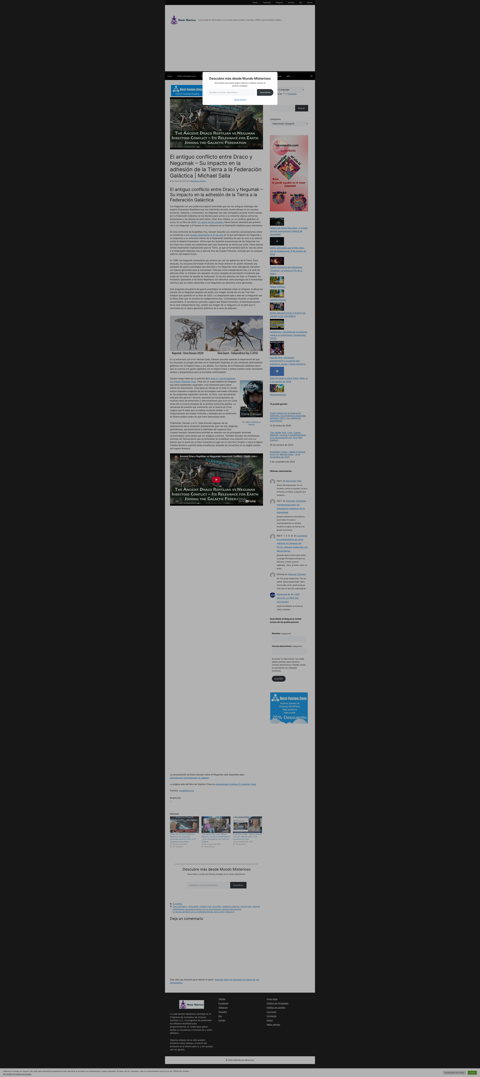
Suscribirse (265, 92)
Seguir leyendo (240, 99)
